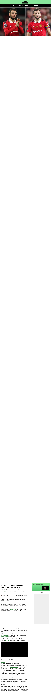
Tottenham (3, 602)
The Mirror (3, 662)
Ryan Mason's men (12, 609)
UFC (30, 5)
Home (2, 583)
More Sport (36, 5)
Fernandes (7, 640)
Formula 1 (21, 5)
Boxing (26, 5)
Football (14, 5)
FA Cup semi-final (14, 667)
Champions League (5, 636)
